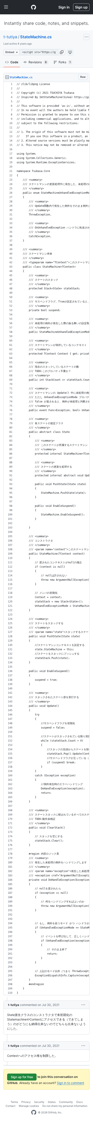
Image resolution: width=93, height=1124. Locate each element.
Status (52, 1102)
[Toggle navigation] (6, 7)
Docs (79, 1102)
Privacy (26, 1102)
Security (39, 1102)
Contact (10, 1105)
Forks (65, 62)
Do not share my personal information (64, 1105)
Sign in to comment (70, 1083)
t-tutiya (10, 37)
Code (14, 62)
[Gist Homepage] (33, 7)
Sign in (64, 7)
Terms (14, 1102)
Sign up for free (22, 1077)
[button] (61, 52)
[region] (46, 538)
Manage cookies (29, 1105)
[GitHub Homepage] (33, 1112)
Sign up (81, 7)
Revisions (38, 62)
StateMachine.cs (36, 37)
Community (66, 1102)
